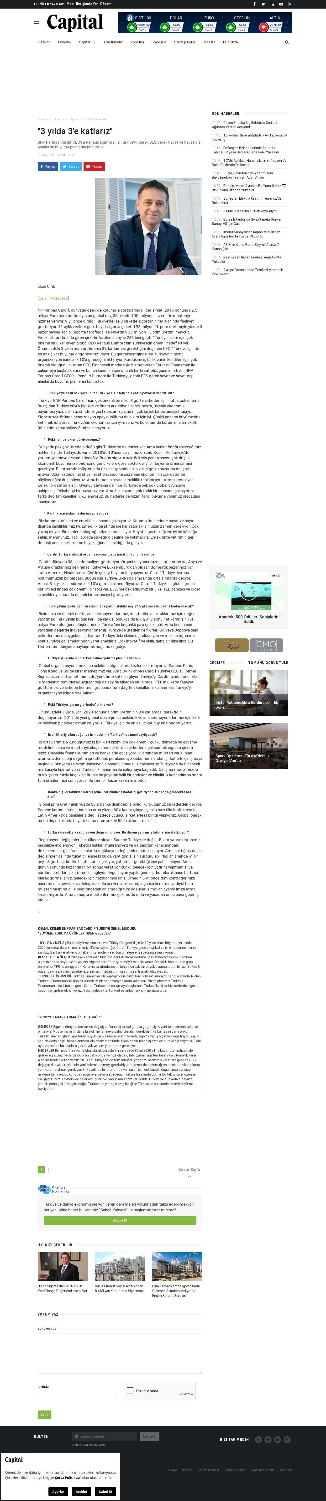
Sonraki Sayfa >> (189, 1170)
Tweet (73, 166)
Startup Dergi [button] (184, 42)
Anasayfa (44, 119)
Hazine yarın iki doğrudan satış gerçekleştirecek (106, 4)
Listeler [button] (44, 42)
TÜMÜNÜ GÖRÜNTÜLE (268, 663)
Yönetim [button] (137, 42)
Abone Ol (120, 1220)
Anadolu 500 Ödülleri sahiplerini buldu (249, 619)
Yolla (44, 1415)
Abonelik (286, 1470)
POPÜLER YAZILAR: (49, 4)
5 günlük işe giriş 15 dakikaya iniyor (250, 211)
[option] (135, 3)
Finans (59, 119)
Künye (172, 1470)
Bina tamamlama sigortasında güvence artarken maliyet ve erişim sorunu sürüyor (176, 1291)
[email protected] (53, 298)
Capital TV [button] (87, 42)
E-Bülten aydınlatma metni (88, 1444)
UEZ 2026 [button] (230, 42)
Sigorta (73, 119)
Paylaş (49, 166)
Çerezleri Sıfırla (234, 1470)
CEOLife (209, 42)
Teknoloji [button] (64, 42)
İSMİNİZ (43, 1387)
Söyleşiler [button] (159, 42)
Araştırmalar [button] (113, 42)
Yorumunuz (47, 1328)
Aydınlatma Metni (262, 1470)
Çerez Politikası (208, 1470)
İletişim (187, 1470)
